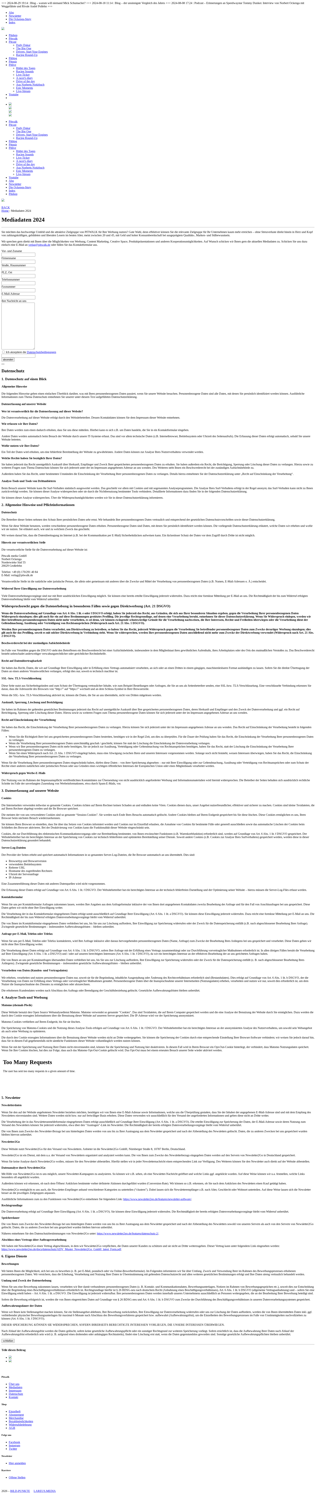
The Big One (23, 48)
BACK (5, 207)
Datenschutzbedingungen (41, 352)
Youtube (13, 94)
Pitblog (13, 58)
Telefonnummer (10, 279)
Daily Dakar (23, 45)
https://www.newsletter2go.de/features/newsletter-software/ (157, 1199)
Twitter (13, 1448)
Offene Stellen (17, 1477)
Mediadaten (15, 1387)
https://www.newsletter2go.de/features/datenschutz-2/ (127, 1233)
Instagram (14, 1445)
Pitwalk (13, 38)
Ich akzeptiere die (30, 352)
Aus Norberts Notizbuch (30, 84)
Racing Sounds (25, 71)
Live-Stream (23, 91)
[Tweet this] (10, 1361)
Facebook (14, 1442)
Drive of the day (25, 81)
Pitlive (12, 64)
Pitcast (12, 41)
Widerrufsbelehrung (20, 1424)
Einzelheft (14, 1411)
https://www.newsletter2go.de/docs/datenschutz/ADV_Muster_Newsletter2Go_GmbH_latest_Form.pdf (61, 1249)
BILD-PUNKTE (20, 1491)
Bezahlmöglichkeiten (21, 1421)
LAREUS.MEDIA (45, 1491)
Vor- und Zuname (11, 251)
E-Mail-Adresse (10, 293)
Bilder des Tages (25, 68)
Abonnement (16, 1414)
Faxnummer (8, 286)
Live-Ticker (23, 74)
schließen (8, 1340)
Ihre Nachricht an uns (13, 300)
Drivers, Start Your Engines (32, 51)
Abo (11, 12)
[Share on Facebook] (10, 1357)
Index (12, 22)
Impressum (15, 1390)
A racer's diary (24, 78)
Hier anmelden (17, 1463)
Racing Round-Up (26, 55)
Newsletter (15, 15)
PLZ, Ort (6, 272)
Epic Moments (24, 87)
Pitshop (13, 35)
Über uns (14, 1384)
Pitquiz (13, 61)
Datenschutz (16, 1393)
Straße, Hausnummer (13, 265)
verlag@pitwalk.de (39, 244)
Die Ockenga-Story (20, 19)
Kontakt (13, 1397)
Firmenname (8, 258)
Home (5, 210)
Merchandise (16, 1418)
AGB (12, 1427)
